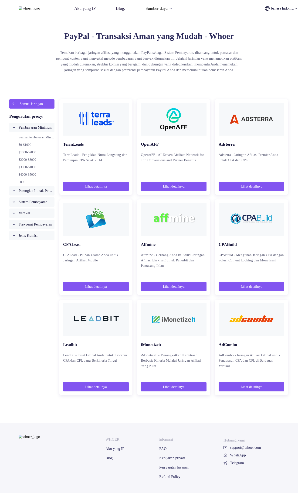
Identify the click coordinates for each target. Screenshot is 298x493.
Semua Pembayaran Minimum (38, 137)
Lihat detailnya (96, 186)
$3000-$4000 (27, 167)
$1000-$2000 (27, 152)
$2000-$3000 (27, 159)
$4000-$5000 (27, 174)
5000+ (23, 182)
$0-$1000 (25, 145)
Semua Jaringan (31, 104)
